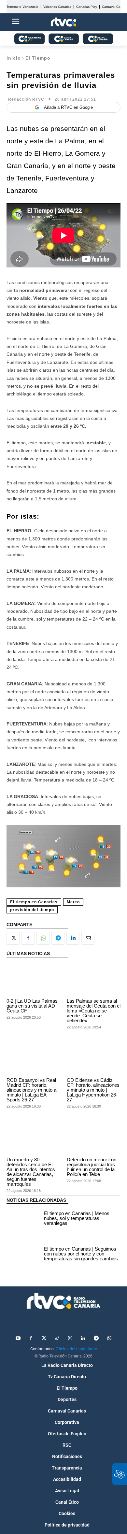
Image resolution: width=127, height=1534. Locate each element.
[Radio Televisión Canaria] (63, 1301)
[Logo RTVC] (63, 22)
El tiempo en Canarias (34, 902)
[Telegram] (57, 938)
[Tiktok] (57, 1338)
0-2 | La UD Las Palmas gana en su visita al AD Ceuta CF (32, 1005)
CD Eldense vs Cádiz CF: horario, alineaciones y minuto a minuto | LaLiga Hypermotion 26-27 (93, 1089)
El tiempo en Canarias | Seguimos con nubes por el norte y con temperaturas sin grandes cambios (81, 1253)
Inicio (14, 58)
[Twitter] (44, 1338)
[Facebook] (28, 938)
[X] (13, 938)
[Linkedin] (72, 938)
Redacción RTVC (26, 99)
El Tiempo (37, 58)
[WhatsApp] (42, 938)
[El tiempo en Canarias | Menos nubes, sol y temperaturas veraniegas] (24, 1219)
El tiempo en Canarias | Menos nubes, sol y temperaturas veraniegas (76, 1218)
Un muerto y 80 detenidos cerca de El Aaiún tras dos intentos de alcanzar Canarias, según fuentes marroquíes (31, 1172)
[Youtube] (18, 1338)
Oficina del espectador (76, 1348)
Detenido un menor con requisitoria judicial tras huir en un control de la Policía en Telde (91, 1167)
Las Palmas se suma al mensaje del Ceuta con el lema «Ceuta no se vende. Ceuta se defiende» (93, 1010)
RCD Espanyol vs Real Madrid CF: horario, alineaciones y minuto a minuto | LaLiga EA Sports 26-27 (31, 1089)
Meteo (73, 902)
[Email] (87, 938)
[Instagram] (70, 1338)
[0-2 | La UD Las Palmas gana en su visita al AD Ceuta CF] (33, 979)
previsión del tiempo (32, 910)
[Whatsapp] (109, 1338)
